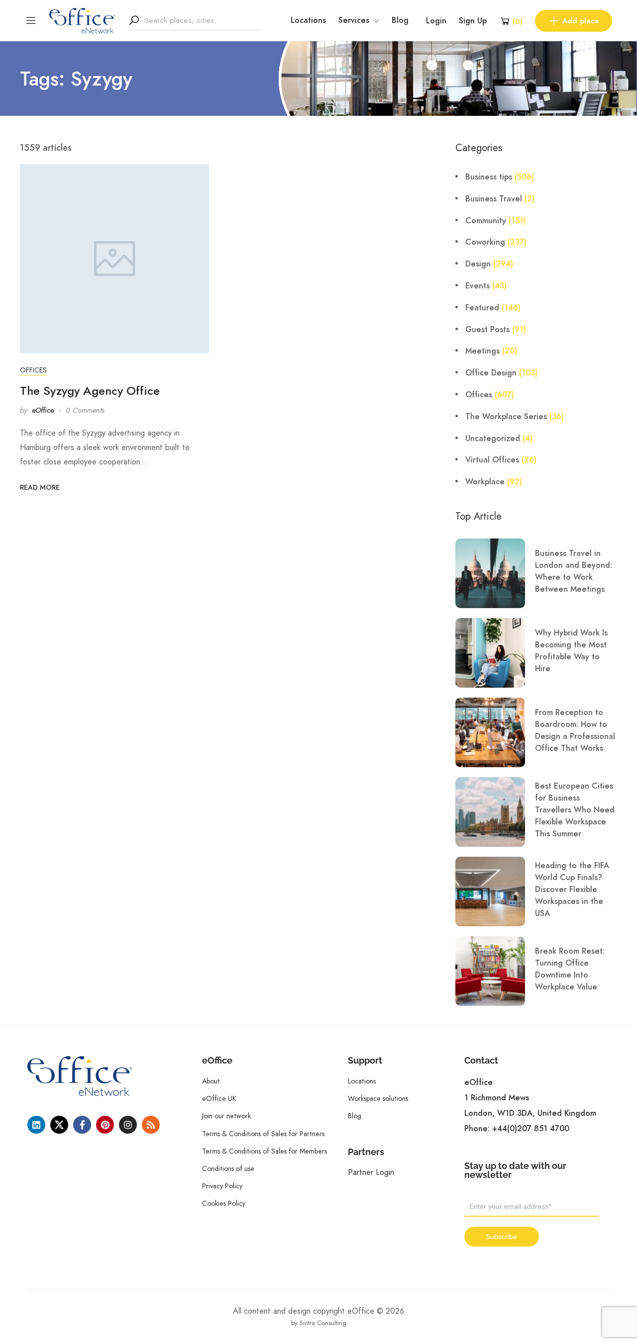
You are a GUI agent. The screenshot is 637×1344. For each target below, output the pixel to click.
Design (478, 264)
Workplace (485, 481)
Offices (33, 370)
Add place (580, 21)
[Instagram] (128, 1125)
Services (353, 20)
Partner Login (371, 1172)
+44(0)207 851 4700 (530, 1128)
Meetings (482, 351)
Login (436, 20)
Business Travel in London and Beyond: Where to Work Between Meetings (573, 571)
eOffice (43, 410)
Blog (400, 20)
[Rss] (151, 1125)
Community (485, 220)
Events (477, 285)
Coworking (485, 242)
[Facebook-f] (82, 1125)
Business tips (488, 177)
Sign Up (473, 20)
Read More (40, 487)
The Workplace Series (506, 416)
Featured (482, 307)
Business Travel (493, 198)
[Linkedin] (36, 1125)
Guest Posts (487, 329)
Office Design (491, 372)
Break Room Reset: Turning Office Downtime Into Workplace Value (570, 969)
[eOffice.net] (82, 19)
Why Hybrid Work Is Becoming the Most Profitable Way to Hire (571, 650)
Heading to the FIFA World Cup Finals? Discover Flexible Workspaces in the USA (572, 889)
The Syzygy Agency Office (90, 390)
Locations (308, 20)
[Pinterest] (105, 1125)
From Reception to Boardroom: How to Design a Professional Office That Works (575, 730)
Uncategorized (492, 438)
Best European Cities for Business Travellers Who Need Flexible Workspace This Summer (575, 810)
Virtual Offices (492, 459)
